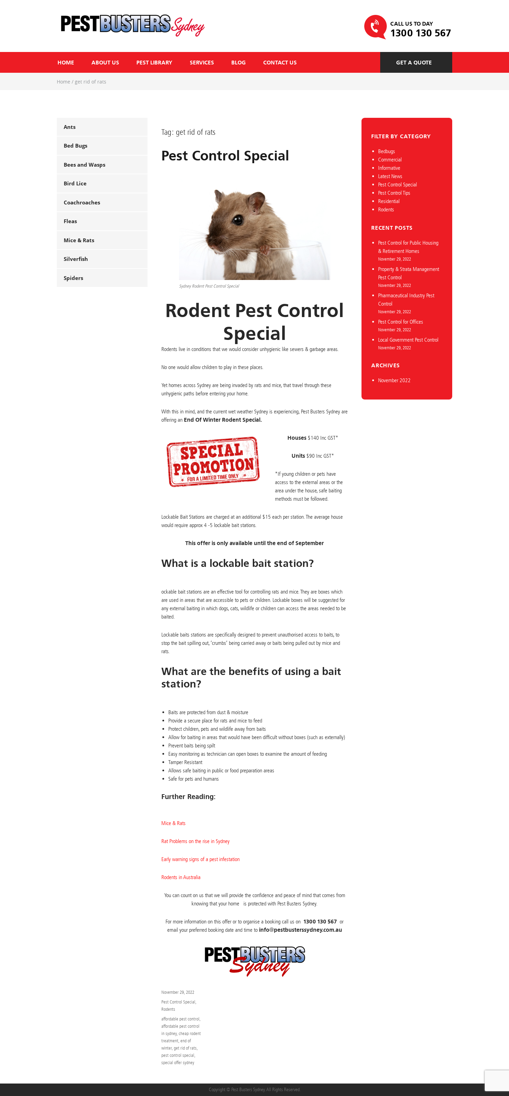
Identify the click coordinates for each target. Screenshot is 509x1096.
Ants (69, 126)
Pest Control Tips (394, 193)
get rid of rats (185, 1048)
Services (202, 62)
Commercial (390, 159)
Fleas (70, 221)
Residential (389, 201)
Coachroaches (82, 202)
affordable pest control (180, 1019)
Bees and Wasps (84, 164)
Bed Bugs (75, 145)
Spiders (73, 277)
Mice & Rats (79, 240)
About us (105, 62)
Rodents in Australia (180, 877)
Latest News (390, 176)
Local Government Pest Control (408, 339)
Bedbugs (386, 151)
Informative (389, 168)
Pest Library (154, 62)
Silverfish (76, 258)
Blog (238, 62)
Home (65, 62)
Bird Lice (75, 183)
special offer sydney (177, 1062)
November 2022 (394, 380)
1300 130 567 (420, 33)
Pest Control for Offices (400, 321)
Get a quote (414, 62)
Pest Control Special (225, 156)
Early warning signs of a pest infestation (200, 859)
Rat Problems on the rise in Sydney (195, 841)
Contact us (280, 62)
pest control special (177, 1055)
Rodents (168, 1009)
